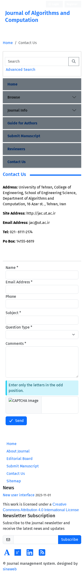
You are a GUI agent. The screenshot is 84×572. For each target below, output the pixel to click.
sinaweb (10, 569)
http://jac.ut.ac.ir (41, 213)
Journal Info (17, 110)
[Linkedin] (29, 554)
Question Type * (19, 327)
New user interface (19, 495)
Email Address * (19, 282)
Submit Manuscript (23, 136)
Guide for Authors (22, 123)
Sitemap (14, 481)
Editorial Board (20, 458)
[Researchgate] (17, 554)
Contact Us (16, 162)
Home (8, 43)
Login (55, 4)
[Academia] (7, 554)
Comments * (16, 343)
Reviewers (16, 149)
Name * (12, 267)
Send (19, 420)
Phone (11, 296)
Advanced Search (20, 69)
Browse (13, 97)
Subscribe (69, 539)
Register (71, 4)
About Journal (18, 451)
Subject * (13, 313)
